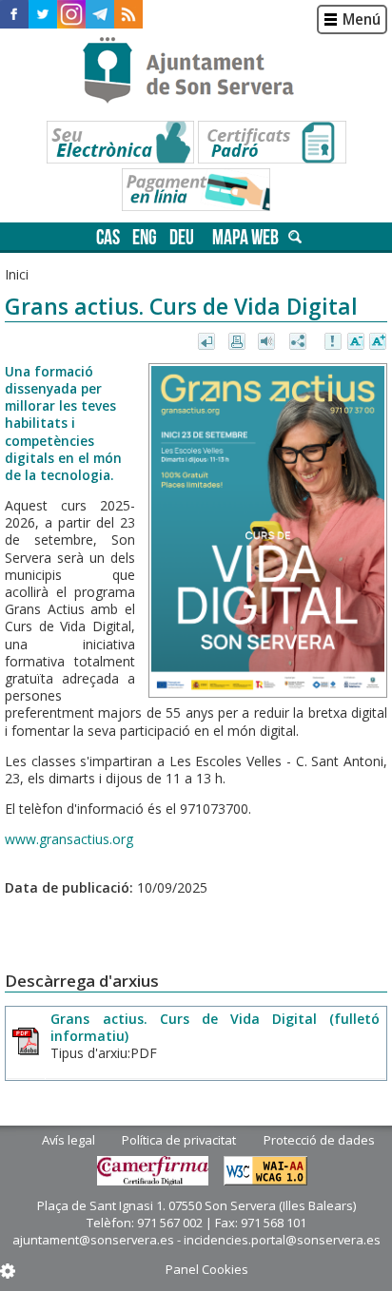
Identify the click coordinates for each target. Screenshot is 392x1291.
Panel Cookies (207, 1269)
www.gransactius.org (69, 839)
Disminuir (355, 342)
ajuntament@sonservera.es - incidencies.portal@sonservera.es (196, 1239)
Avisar (333, 342)
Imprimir (238, 342)
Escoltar (269, 342)
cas (108, 237)
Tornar (208, 342)
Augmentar (377, 342)
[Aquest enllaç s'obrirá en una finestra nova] (14, 14)
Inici (17, 274)
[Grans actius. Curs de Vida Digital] (267, 530)
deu (181, 237)
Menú (362, 19)
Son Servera (196, 71)
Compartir (299, 342)
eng (144, 237)
